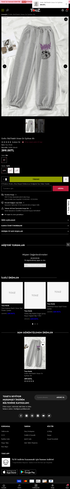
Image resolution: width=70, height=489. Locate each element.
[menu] (2, 10)
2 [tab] (35, 324)
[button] (7, 10)
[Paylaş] (66, 19)
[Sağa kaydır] (65, 66)
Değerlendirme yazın (35, 265)
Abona (60, 188)
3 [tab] (37, 324)
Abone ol (60, 397)
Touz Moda (8, 145)
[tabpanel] (12, 298)
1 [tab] (32, 324)
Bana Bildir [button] (35, 367)
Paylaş (66, 19)
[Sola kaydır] (4, 66)
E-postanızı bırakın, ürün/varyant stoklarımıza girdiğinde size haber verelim (25, 184)
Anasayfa (4, 14)
